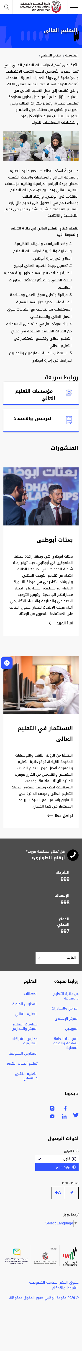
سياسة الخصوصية (43, 1282)
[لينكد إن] (64, 1117)
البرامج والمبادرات (65, 1008)
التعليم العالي (26, 1013)
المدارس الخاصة (25, 1003)
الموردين (72, 1028)
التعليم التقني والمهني (26, 1076)
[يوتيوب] (52, 1117)
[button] (7, 663)
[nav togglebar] (74, 6)
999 (65, 879)
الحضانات (31, 993)
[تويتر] (76, 1115)
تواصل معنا (64, 816)
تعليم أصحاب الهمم (22, 1063)
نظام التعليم (51, 55)
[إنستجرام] (52, 1109)
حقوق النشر (69, 1282)
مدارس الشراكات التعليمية (24, 1041)
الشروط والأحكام (65, 1287)
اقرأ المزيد (64, 623)
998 (65, 902)
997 (65, 931)
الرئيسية (72, 55)
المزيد (71, 958)
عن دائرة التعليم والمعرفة (66, 996)
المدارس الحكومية (23, 1053)
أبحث (6, 7)
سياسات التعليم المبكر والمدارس (25, 1026)
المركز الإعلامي (67, 1018)
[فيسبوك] (65, 1109)
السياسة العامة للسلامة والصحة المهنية (66, 1043)
